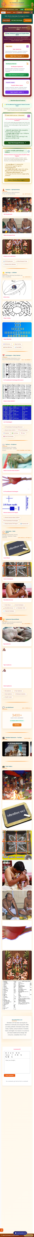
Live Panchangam (23, 430)
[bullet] (19, 1053)
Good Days (15, 433)
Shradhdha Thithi (20, 608)
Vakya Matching (7, 347)
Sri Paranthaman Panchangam (10, 520)
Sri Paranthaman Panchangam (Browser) (13, 427)
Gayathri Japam (7, 697)
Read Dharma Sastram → (24, 450)
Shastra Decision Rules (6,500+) (11, 517)
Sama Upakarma (7, 694)
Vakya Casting (17, 344)
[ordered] (16, 1053)
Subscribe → (28, 738)
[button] (9, 1055)
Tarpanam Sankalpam (8, 611)
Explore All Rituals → (25, 537)
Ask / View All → (27, 708)
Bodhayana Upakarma (20, 694)
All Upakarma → (27, 623)
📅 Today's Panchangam (17, 20)
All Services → (27, 277)
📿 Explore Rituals (6, 20)
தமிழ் (22, 9)
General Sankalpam (19, 605)
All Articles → (27, 194)
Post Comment (10, 1075)
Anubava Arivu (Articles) (9, 264)
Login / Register (28, 9)
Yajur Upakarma (18, 690)
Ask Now (17, 724)
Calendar (6, 433)
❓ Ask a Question (28, 20)
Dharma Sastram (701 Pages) (10, 523)
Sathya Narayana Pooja (21, 261)
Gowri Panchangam (8, 436)
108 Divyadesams (8, 261)
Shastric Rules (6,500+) (9, 430)
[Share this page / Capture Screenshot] (1, 1230)
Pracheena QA (24, 523)
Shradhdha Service (8, 608)
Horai (23, 433)
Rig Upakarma (7, 690)
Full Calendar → (27, 359)
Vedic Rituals (7, 605)
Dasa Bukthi (18, 347)
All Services (6, 344)
